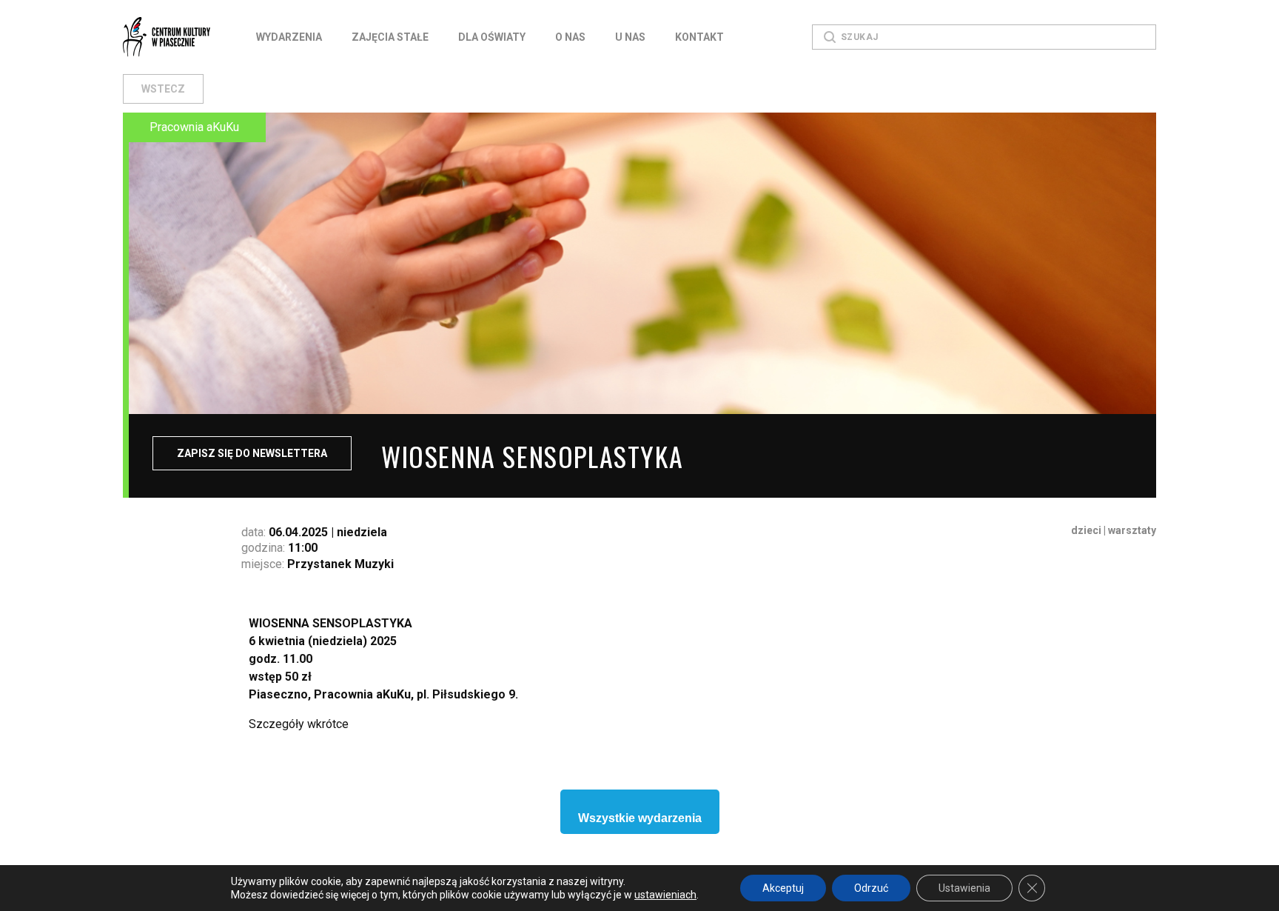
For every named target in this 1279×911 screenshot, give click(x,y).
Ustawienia (964, 888)
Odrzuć (871, 888)
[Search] (829, 37)
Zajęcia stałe (390, 37)
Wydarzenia (289, 37)
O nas (570, 37)
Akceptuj (783, 888)
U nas (630, 37)
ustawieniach (665, 895)
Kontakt (699, 37)
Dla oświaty (492, 37)
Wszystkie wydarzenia (640, 818)
